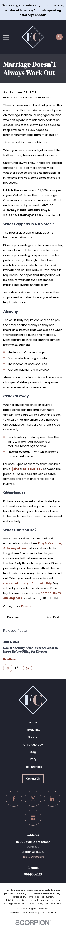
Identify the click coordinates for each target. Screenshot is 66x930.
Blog (33, 752)
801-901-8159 (33, 874)
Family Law (33, 730)
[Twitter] (33, 799)
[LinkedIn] (52, 799)
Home (33, 722)
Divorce (26, 606)
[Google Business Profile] (33, 818)
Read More (10, 659)
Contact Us (33, 779)
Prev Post (13, 617)
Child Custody (33, 744)
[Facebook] (14, 799)
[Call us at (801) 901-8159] (59, 37)
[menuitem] (14, 912)
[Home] (33, 37)
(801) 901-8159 (49, 598)
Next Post (53, 617)
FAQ (33, 759)
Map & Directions (33, 857)
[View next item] (27, 668)
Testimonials (33, 767)
